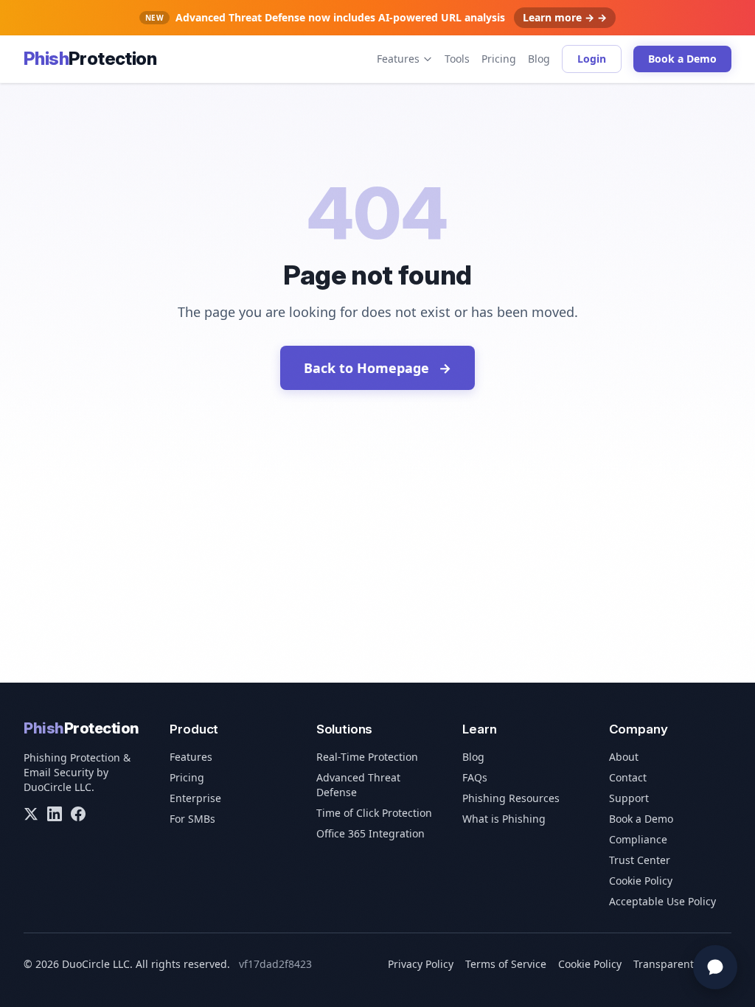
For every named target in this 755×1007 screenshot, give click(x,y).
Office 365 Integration (370, 833)
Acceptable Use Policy (662, 901)
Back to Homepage (377, 368)
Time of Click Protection (374, 813)
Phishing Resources (511, 798)
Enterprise (195, 798)
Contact (628, 777)
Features (398, 59)
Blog (539, 59)
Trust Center (639, 860)
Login (591, 59)
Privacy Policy (420, 964)
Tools (457, 59)
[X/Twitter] (31, 813)
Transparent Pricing (682, 964)
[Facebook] (78, 813)
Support (629, 798)
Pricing (498, 59)
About (624, 757)
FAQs (474, 777)
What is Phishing (504, 819)
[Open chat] (715, 967)
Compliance (638, 839)
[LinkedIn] (54, 813)
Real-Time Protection (367, 757)
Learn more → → (565, 17)
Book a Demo (682, 59)
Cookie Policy (640, 881)
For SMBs (192, 819)
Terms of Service (505, 964)
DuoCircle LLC (57, 787)
